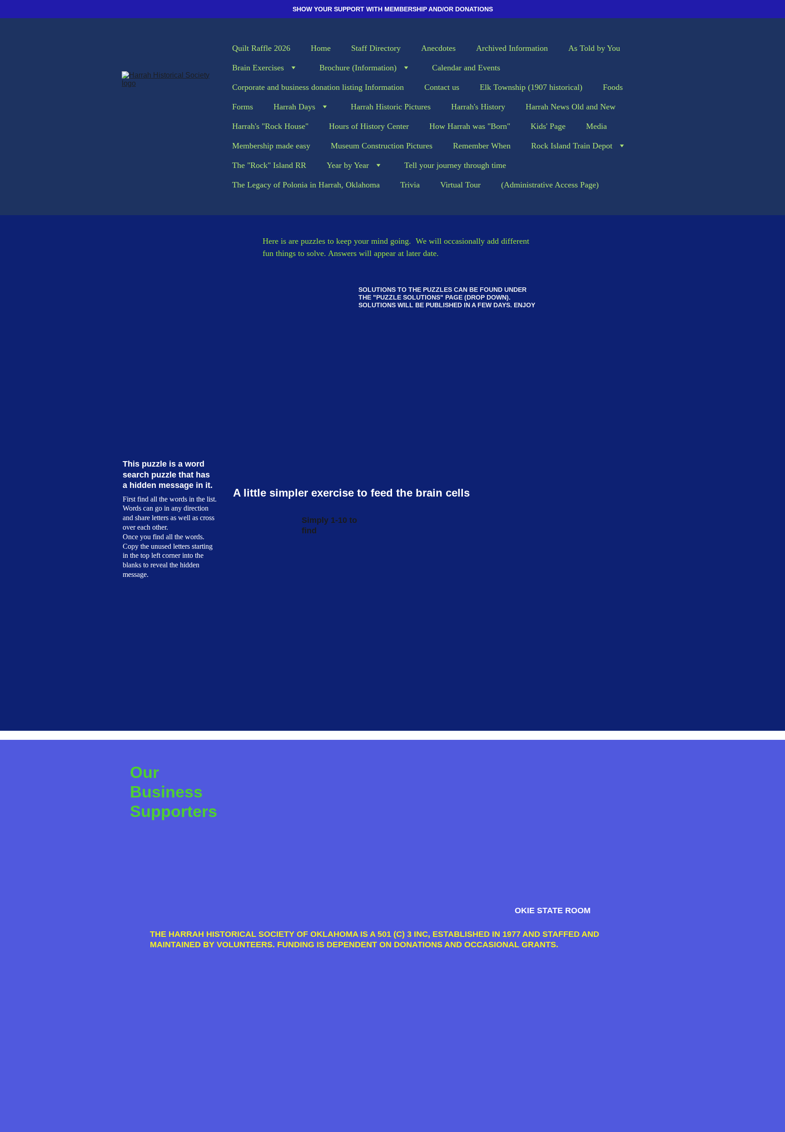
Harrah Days (294, 106)
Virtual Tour (460, 184)
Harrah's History (478, 106)
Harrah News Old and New (571, 106)
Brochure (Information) (358, 67)
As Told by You (594, 48)
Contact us (441, 87)
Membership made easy (271, 145)
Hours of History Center (369, 126)
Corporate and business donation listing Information (318, 87)
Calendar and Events (466, 67)
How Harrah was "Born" (469, 126)
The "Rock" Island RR (269, 165)
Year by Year (348, 165)
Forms (242, 106)
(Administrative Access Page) (550, 184)
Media (596, 126)
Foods (613, 87)
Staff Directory (376, 48)
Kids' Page (548, 126)
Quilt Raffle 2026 (261, 48)
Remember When (482, 145)
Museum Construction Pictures (381, 145)
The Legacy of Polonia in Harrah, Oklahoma (306, 184)
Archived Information (512, 48)
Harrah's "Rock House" (270, 126)
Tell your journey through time (455, 165)
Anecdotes (438, 48)
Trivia (410, 184)
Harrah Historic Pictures (391, 106)
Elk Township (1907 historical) (531, 87)
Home (321, 48)
